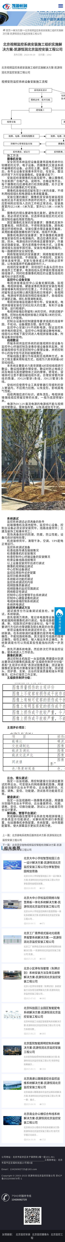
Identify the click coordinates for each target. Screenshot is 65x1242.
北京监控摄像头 (40, 1234)
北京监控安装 (23, 1234)
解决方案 (17, 30)
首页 (8, 30)
